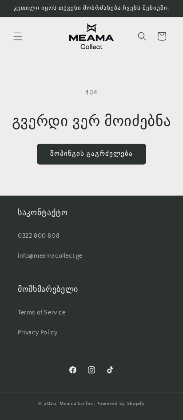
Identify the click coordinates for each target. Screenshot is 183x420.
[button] (18, 36)
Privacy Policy (37, 332)
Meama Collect (77, 403)
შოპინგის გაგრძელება (91, 153)
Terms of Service (42, 312)
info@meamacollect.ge (50, 255)
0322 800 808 (39, 235)
